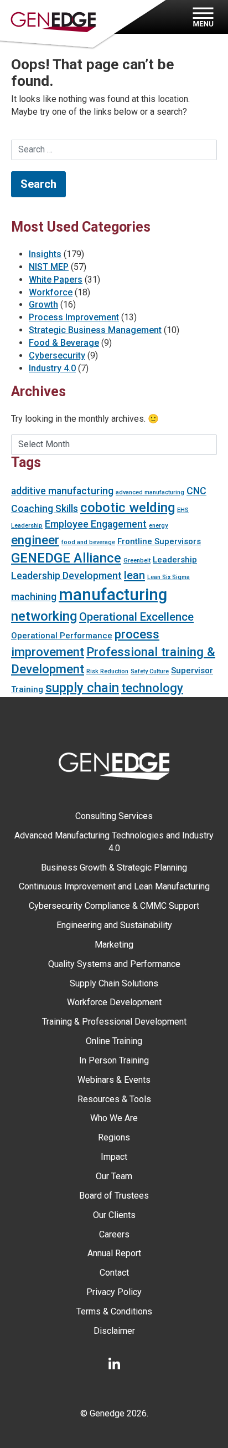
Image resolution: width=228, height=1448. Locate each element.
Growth (43, 304)
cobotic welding (127, 507)
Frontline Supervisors (159, 541)
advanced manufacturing (150, 492)
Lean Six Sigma (168, 577)
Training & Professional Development (114, 1021)
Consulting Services (114, 816)
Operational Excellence (136, 616)
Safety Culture (150, 671)
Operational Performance (61, 636)
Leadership (175, 560)
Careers (114, 1234)
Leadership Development (66, 575)
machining (33, 596)
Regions (114, 1137)
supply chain (82, 687)
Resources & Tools (114, 1099)
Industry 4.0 (52, 368)
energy (158, 525)
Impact (114, 1157)
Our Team (114, 1176)
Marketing (114, 944)
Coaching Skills (44, 508)
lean (134, 575)
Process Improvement (74, 317)
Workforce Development (114, 1002)
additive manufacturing (62, 491)
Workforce (50, 292)
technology (152, 687)
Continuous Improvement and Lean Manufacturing (114, 886)
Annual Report (114, 1253)
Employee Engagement (96, 524)
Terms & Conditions (114, 1311)
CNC (196, 491)
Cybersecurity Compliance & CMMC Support (114, 905)
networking (44, 616)
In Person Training (114, 1060)
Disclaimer (114, 1331)
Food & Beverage (64, 342)
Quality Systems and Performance (114, 964)
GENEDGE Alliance (66, 558)
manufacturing (113, 594)
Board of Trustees (114, 1195)
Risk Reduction (107, 671)
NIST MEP (49, 267)
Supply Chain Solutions (114, 983)
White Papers (55, 279)
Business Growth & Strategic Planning (114, 867)
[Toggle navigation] (201, 17)
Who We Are (114, 1118)
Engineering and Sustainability (114, 925)
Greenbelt (137, 560)
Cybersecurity (57, 355)
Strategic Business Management (95, 330)
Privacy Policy (114, 1292)
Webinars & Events (114, 1080)
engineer (35, 540)
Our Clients (114, 1215)
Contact (114, 1272)
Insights (45, 254)
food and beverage (88, 542)
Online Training (114, 1041)
